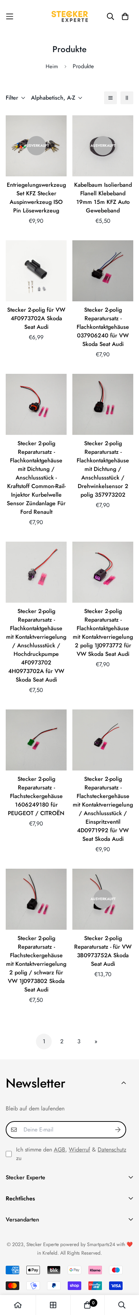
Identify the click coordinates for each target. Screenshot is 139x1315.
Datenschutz (112, 1149)
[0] (87, 1305)
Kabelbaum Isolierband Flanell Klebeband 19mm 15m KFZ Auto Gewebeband (103, 198)
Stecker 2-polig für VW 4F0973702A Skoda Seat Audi (36, 318)
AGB (59, 1149)
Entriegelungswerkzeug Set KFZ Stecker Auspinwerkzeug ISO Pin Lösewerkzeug (36, 198)
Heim (52, 66)
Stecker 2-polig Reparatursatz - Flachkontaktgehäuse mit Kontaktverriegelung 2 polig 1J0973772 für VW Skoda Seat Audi (103, 632)
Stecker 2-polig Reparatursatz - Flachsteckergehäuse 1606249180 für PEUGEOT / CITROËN (36, 796)
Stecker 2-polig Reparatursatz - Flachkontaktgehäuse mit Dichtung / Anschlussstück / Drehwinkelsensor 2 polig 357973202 (103, 469)
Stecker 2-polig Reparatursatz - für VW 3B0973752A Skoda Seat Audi (103, 951)
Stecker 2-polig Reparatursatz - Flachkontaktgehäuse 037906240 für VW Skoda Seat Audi (103, 327)
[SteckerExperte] (69, 16)
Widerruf (79, 1149)
